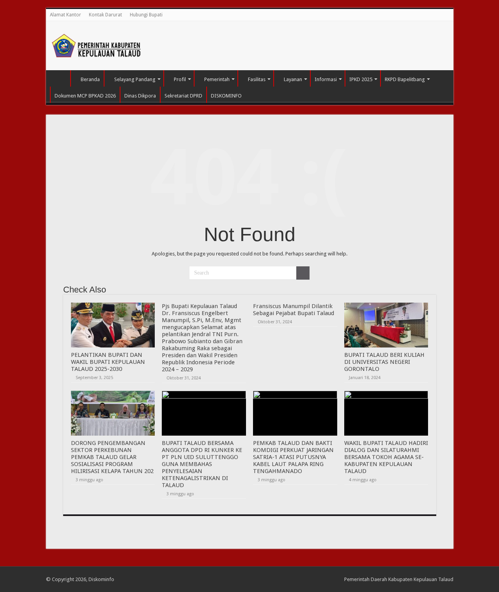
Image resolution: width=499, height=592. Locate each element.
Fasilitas (256, 79)
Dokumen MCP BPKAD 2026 (85, 96)
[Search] (303, 273)
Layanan (293, 79)
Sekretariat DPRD (183, 96)
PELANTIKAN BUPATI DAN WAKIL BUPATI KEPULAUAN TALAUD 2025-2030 (108, 361)
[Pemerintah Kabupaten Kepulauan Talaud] (97, 44)
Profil (180, 79)
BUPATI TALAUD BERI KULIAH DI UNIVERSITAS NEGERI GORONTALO (384, 361)
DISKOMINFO (226, 96)
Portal (60, 78)
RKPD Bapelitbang (405, 79)
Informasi (326, 79)
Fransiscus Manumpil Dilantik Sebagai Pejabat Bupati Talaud (293, 310)
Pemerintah (217, 79)
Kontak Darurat (105, 15)
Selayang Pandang (135, 79)
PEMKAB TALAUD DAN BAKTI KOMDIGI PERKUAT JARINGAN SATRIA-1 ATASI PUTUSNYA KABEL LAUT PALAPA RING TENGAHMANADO (293, 457)
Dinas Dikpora (140, 96)
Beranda (90, 79)
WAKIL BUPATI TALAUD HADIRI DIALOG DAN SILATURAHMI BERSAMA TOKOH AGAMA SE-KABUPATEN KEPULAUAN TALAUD (386, 457)
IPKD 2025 (360, 79)
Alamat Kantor (65, 15)
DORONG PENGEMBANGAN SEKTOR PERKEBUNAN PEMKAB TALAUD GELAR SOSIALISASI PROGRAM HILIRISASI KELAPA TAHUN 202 (112, 457)
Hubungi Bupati (146, 15)
